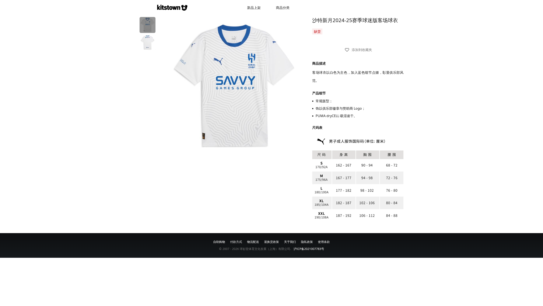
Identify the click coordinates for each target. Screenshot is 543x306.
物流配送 (253, 242)
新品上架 (254, 7)
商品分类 (283, 7)
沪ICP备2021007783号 (309, 249)
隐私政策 (307, 242)
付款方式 (236, 242)
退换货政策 (271, 242)
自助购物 (219, 242)
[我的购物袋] (381, 7)
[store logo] (172, 7)
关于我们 (290, 242)
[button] (147, 25)
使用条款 (324, 242)
